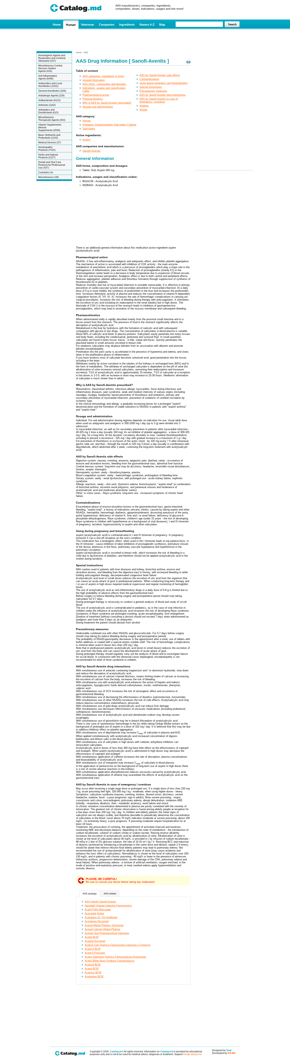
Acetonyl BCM (93, 972)
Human (71, 24)
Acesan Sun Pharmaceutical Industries (107, 933)
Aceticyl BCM (92, 948)
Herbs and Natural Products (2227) (48, 156)
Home (57, 24)
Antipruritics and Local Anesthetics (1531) (50, 85)
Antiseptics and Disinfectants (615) (48, 111)
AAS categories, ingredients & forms (103, 76)
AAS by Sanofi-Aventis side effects (159, 75)
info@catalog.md (192, 1054)
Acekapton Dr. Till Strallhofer (101, 917)
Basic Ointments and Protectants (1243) (49, 136)
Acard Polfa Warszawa (98, 909)
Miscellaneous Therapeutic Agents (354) (51, 118)
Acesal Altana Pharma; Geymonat (104, 925)
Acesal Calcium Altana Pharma (102, 929)
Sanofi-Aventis (91, 150)
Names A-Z (146, 24)
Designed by (222, 1050)
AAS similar (110, 893)
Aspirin (86, 139)
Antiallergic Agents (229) (51, 95)
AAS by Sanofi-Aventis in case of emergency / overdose (158, 100)
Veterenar (87, 24)
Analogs (144, 105)
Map (162, 24)
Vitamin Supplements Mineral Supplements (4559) (49, 127)
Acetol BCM (91, 968)
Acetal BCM (91, 937)
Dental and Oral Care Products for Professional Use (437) (51, 165)
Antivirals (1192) (47, 105)
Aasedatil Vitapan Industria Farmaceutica (108, 905)
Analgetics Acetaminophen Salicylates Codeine (109, 124)
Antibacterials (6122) (49, 100)
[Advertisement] (145, 40)
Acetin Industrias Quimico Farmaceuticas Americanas (115, 956)
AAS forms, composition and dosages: (104, 84)
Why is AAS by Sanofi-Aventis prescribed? (106, 102)
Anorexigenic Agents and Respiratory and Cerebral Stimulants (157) (51, 58)
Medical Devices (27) (49, 142)
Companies (106, 24)
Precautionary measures (153, 90)
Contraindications (149, 79)
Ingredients (127, 24)
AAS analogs (90, 893)
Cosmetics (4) (45, 172)
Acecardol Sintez (94, 913)
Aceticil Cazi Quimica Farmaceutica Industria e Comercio (117, 945)
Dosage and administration (97, 106)
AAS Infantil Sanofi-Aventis (100, 901)
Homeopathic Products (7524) (46, 148)
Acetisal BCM (92, 964)
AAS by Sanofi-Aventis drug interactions (162, 94)
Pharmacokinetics (92, 98)
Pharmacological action (95, 94)
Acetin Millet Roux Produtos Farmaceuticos (109, 960)
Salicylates (88, 128)
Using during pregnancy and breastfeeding (163, 83)
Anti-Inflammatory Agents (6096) (47, 77)
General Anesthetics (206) (52, 90)
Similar (143, 109)
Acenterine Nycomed (97, 921)
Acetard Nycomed (95, 941)
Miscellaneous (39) (48, 177)
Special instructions (150, 87)
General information (93, 80)
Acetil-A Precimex (95, 952)
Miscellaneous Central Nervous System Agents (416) (50, 68)
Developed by (224, 1053)
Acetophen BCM (94, 976)
